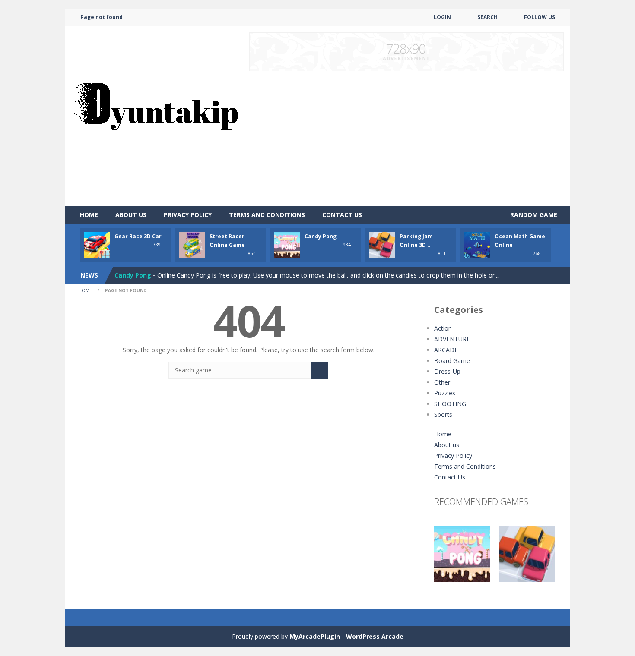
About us (130, 215)
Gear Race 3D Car (138, 236)
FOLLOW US (539, 17)
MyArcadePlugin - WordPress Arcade (346, 636)
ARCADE (446, 350)
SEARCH (487, 17)
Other (442, 382)
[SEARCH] (319, 370)
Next (552, 558)
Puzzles (444, 393)
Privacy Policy (188, 215)
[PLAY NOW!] (97, 244)
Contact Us (342, 215)
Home (89, 215)
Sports (443, 414)
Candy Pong (321, 236)
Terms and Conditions (267, 215)
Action (443, 328)
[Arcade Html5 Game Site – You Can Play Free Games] (155, 115)
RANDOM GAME (532, 215)
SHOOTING (450, 404)
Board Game (452, 360)
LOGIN (442, 17)
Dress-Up (447, 371)
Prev (445, 558)
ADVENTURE (452, 339)
